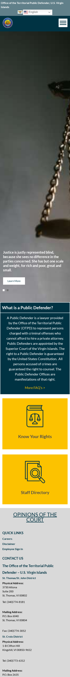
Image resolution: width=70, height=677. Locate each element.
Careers (7, 538)
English (33, 12)
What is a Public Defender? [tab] (27, 307)
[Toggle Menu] (63, 23)
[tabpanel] (35, 353)
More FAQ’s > (35, 388)
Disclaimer (8, 543)
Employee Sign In (12, 549)
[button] (4, 290)
